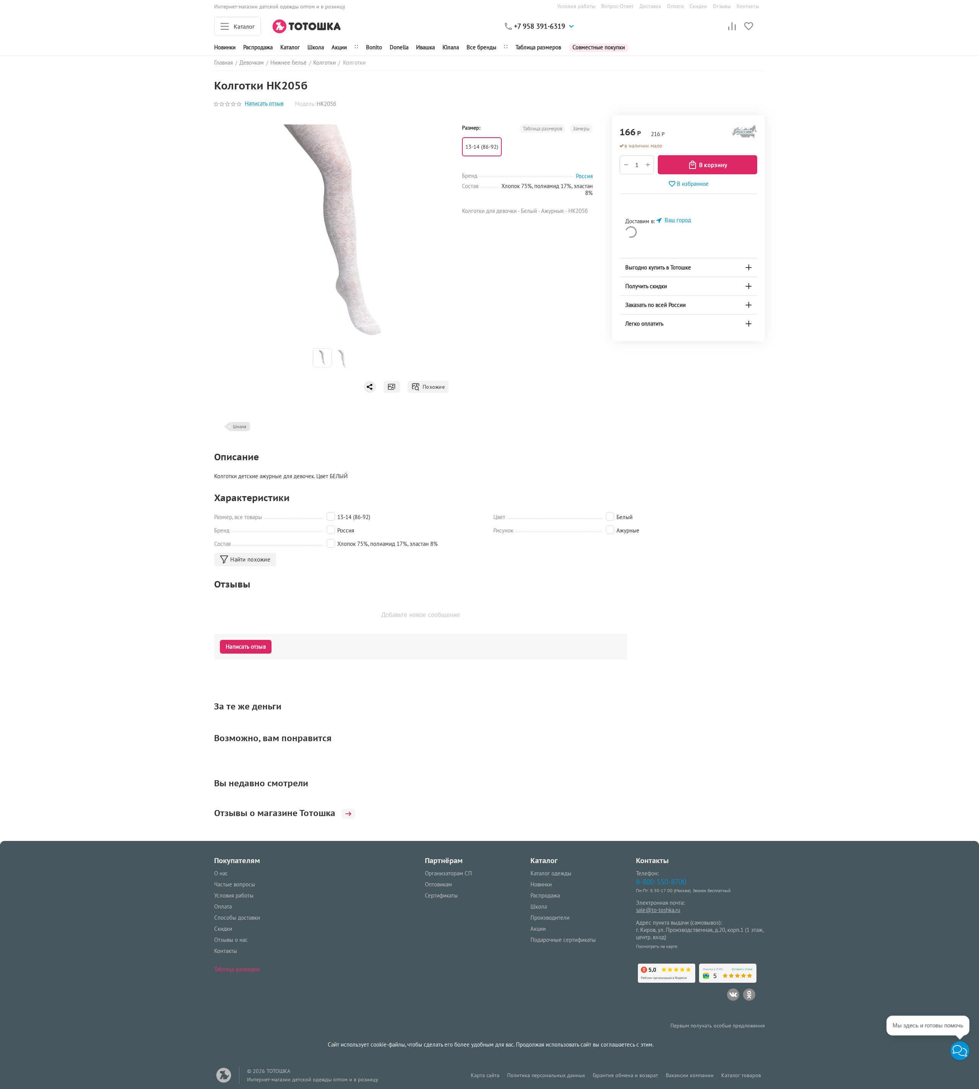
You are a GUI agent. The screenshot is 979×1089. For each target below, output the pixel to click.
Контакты (748, 6)
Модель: (305, 103)
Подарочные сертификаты (563, 939)
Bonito (374, 47)
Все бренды (481, 47)
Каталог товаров (741, 1075)
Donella (399, 47)
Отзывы (722, 6)
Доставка (650, 6)
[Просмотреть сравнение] (732, 26)
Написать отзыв (264, 104)
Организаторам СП (448, 873)
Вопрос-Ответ (617, 6)
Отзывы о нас (231, 939)
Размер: (471, 127)
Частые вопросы (234, 884)
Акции (339, 47)
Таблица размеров (538, 47)
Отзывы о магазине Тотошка (274, 813)
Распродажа (545, 895)
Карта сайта (485, 1075)
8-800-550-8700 (661, 881)
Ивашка (425, 47)
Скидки (698, 6)
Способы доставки (237, 917)
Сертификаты (441, 895)
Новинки (225, 47)
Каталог (290, 47)
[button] (959, 1050)
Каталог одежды (550, 873)
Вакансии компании (690, 1075)
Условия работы (576, 6)
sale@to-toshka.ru (658, 910)
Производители (549, 917)
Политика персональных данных (546, 1075)
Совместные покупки (598, 47)
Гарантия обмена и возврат (625, 1075)
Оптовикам (438, 884)
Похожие (432, 386)
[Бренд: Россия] (744, 133)
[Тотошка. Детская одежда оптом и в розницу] (306, 25)
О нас (221, 873)
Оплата (675, 6)
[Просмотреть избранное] (748, 26)
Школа (315, 47)
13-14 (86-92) (481, 146)
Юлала (450, 47)
